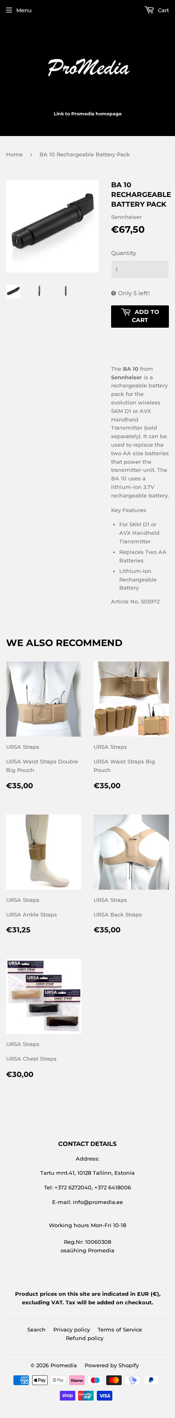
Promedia (63, 1365)
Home (14, 154)
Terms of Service (120, 1329)
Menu (24, 10)
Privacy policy (71, 1329)
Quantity (123, 253)
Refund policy (84, 1338)
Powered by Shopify (112, 1365)
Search (36, 1329)
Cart (162, 10)
